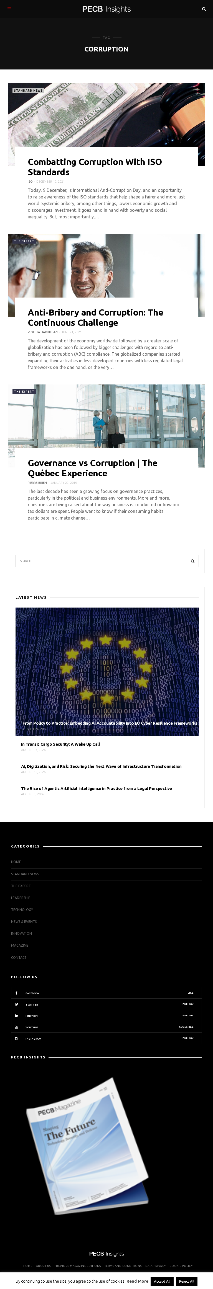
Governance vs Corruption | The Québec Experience (93, 468)
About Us (43, 1265)
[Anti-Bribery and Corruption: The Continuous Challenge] (106, 275)
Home (16, 862)
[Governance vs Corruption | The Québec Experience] (106, 425)
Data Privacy (155, 1265)
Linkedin (109, 1015)
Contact (19, 957)
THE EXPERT (24, 241)
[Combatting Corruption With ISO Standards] (106, 124)
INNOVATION (21, 933)
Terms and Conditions (123, 1265)
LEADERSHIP (20, 898)
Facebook (109, 993)
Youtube (109, 1027)
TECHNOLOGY (22, 909)
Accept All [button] (162, 1281)
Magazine (19, 945)
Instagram (109, 1038)
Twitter (109, 1004)
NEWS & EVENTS (24, 921)
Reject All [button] (186, 1281)
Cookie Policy (181, 1265)
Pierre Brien (37, 482)
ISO (30, 181)
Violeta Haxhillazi (43, 332)
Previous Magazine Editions (77, 1265)
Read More (137, 1281)
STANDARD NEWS (28, 90)
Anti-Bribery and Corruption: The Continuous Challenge (95, 317)
